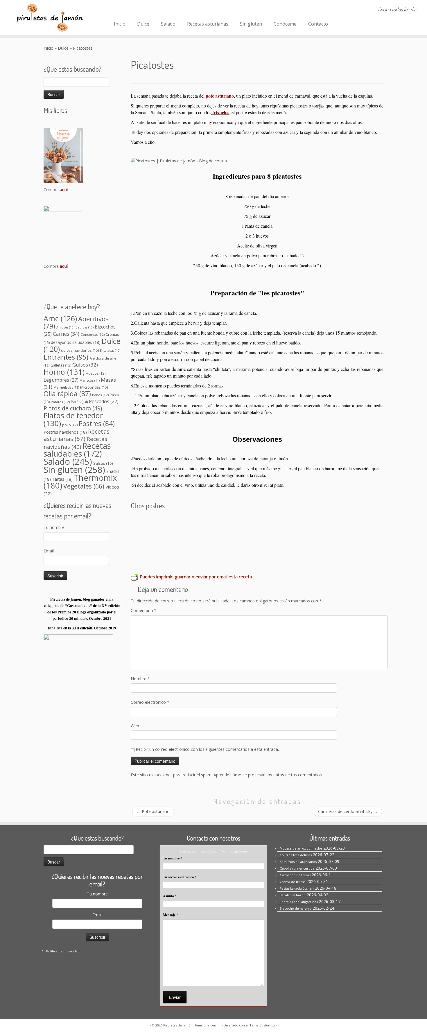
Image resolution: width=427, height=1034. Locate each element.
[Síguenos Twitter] (143, 10)
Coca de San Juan (206, 539)
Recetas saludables (77, 449)
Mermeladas (66, 387)
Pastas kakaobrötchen (332, 522)
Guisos (85, 364)
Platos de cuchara (73, 408)
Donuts (140, 556)
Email (49, 551)
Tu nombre (54, 527)
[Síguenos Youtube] (151, 10)
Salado (168, 24)
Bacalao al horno (293, 895)
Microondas (94, 387)
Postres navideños (65, 432)
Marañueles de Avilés (257, 539)
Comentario (144, 610)
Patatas (60, 402)
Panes (100, 395)
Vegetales (83, 486)
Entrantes (66, 357)
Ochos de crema (305, 539)
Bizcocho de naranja (157, 539)
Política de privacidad (63, 951)
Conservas (92, 334)
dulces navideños (80, 350)
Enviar (175, 997)
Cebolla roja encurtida (297, 868)
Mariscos (90, 380)
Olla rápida (67, 393)
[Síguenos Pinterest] (135, 10)
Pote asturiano (153, 811)
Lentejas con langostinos (299, 902)
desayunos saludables (76, 342)
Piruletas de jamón (178, 1025)
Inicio (119, 24)
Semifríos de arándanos (229, 522)
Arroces (65, 327)
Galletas (61, 365)
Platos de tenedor (73, 419)
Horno (64, 372)
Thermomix (80, 481)
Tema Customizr (262, 1025)
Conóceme (285, 24)
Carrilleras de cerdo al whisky (348, 811)
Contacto (318, 24)
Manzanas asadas (349, 539)
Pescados (104, 401)
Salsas (103, 463)
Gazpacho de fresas (295, 875)
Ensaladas (110, 351)
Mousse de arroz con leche (165, 522)
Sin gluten (251, 24)
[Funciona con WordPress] (219, 1024)
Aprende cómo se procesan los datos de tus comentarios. (268, 775)
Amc (60, 318)
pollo (70, 425)
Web (135, 725)
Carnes (66, 333)
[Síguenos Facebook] (119, 10)
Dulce (143, 24)
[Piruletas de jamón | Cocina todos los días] (49, 17)
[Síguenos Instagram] (127, 10)
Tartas (62, 479)
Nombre (140, 678)
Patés (79, 401)
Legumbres (61, 380)
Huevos (95, 373)
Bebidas (85, 327)
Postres (97, 423)
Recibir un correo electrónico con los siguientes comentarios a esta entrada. (207, 749)
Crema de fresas (281, 522)
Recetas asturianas (207, 24)
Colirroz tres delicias (296, 855)
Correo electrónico (150, 702)
